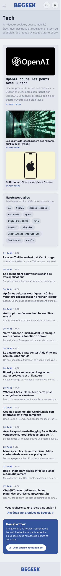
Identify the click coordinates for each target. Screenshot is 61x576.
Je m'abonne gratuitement (28, 547)
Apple (28, 214)
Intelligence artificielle (23, 234)
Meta (36, 221)
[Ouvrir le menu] (5, 5)
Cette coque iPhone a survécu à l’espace (29, 182)
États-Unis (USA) (18, 221)
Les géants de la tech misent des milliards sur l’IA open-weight (30, 142)
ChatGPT (12, 227)
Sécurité (28, 227)
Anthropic (13, 214)
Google (30, 240)
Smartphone (14, 240)
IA (9, 208)
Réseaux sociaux (38, 208)
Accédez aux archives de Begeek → (30, 512)
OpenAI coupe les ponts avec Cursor (27, 81)
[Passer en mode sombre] (55, 5)
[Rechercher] (46, 5)
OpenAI (20, 208)
